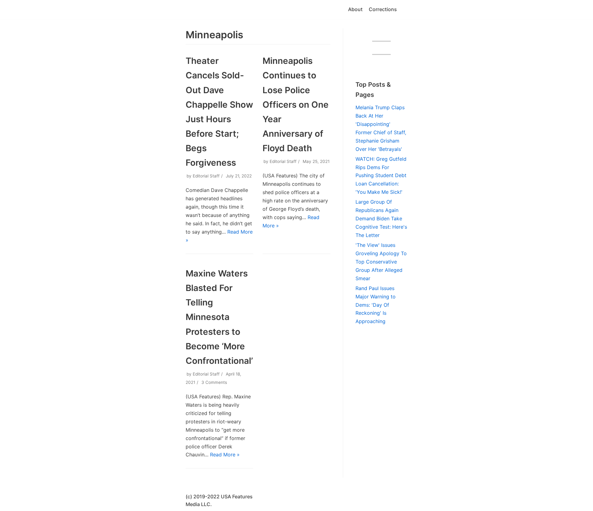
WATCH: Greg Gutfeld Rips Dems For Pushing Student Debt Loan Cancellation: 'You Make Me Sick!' (380, 175)
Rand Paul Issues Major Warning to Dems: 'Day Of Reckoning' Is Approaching (375, 305)
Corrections (383, 9)
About (355, 9)
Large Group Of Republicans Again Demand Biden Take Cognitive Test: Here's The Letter (381, 218)
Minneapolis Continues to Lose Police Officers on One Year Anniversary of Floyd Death (296, 104)
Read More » (225, 454)
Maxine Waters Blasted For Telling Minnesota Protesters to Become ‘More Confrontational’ (219, 317)
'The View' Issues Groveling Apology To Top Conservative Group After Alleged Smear (381, 261)
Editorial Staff (206, 175)
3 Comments (214, 382)
